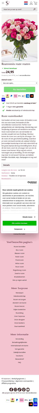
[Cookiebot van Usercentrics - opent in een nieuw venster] (28, 182)
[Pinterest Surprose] (24, 389)
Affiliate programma (9, 383)
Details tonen (27, 217)
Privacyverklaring (8, 381)
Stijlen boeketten (19, 309)
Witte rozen (19, 263)
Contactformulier (19, 234)
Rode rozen (19, 257)
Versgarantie (19, 349)
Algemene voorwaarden (24, 381)
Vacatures (19, 356)
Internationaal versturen (19, 346)
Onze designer (19, 320)
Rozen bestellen (19, 246)
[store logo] (8, 3)
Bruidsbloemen (19, 277)
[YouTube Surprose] (28, 389)
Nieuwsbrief (19, 359)
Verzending (19, 339)
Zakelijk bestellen (19, 352)
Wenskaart (19, 293)
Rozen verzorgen (19, 299)
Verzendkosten (31, 393)
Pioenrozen (19, 260)
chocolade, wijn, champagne (18, 157)
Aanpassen (18, 229)
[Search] (34, 9)
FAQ (19, 362)
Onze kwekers (19, 323)
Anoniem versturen (19, 303)
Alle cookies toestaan (19, 223)
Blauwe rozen (19, 253)
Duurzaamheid (19, 326)
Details (6, 165)
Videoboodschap (19, 296)
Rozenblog (19, 313)
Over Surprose (19, 316)
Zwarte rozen (19, 273)
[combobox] (19, 9)
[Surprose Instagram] (15, 389)
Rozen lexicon (19, 306)
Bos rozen (19, 250)
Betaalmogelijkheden (19, 342)
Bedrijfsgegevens (18, 379)
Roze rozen (19, 267)
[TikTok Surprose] (19, 389)
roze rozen (20, 120)
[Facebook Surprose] (11, 389)
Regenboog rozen (19, 270)
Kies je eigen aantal (20, 280)
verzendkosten (24, 75)
